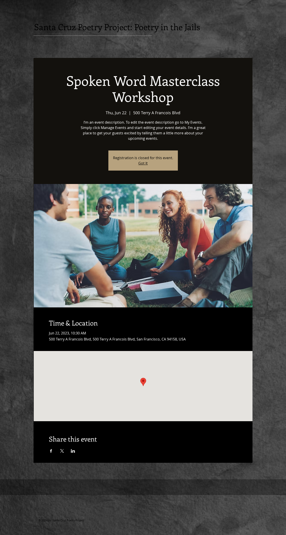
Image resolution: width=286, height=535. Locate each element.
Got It (143, 163)
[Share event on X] (62, 451)
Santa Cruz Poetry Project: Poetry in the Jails (117, 26)
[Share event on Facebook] (51, 451)
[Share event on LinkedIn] (73, 451)
